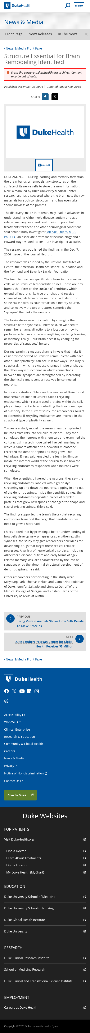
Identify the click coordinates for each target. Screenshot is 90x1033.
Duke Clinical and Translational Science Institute (38, 981)
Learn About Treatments (23, 858)
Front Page (13, 34)
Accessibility (12, 715)
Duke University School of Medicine (29, 896)
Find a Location (17, 865)
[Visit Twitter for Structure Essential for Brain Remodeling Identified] (54, 96)
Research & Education (19, 737)
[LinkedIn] (30, 691)
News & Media (14, 758)
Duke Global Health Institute (24, 920)
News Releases (40, 34)
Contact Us (11, 781)
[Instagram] (38, 691)
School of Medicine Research (24, 969)
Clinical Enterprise (17, 729)
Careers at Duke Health (20, 1007)
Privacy (9, 766)
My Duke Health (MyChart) (25, 872)
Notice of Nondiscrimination (24, 773)
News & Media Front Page (24, 48)
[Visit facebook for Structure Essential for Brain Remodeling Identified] (45, 96)
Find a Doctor (16, 851)
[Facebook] (7, 691)
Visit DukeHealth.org (19, 839)
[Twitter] (15, 691)
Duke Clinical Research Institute (26, 958)
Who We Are (12, 722)
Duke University (15, 931)
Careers (9, 751)
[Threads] (7, 701)
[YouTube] (22, 691)
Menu (79, 5)
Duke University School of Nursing (29, 908)
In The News (67, 34)
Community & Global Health (23, 744)
